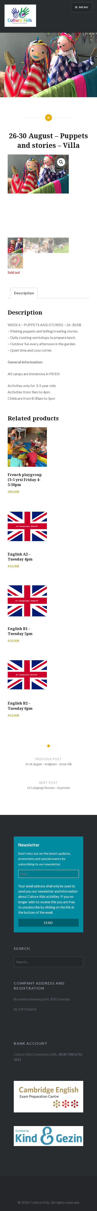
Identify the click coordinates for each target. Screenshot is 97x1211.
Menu (83, 7)
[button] (61, 162)
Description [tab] (24, 293)
